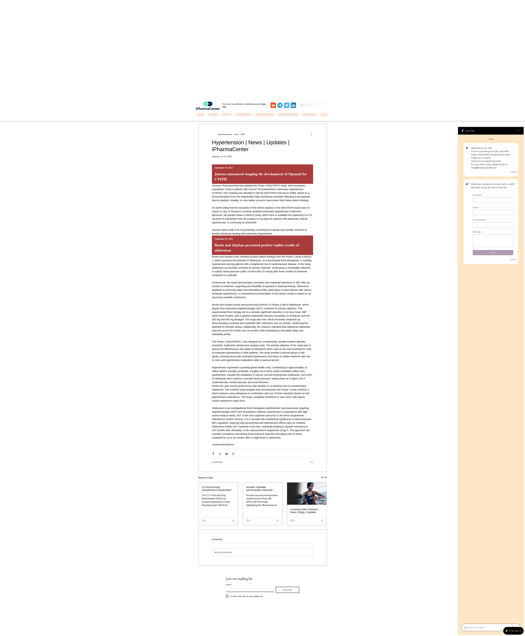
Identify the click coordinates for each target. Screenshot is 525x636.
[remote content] (262, 174)
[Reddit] (273, 105)
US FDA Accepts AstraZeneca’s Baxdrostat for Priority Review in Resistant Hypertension (217, 489)
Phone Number (479, 220)
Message (477, 232)
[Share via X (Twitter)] (220, 453)
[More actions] (311, 134)
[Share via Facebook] (213, 453)
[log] (491, 378)
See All (324, 477)
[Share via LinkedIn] (226, 453)
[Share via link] (233, 453)
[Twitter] (286, 105)
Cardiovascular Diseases (223, 444)
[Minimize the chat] (518, 131)
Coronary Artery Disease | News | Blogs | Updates (304, 511)
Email (476, 207)
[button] (227, 114)
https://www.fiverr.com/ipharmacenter (490, 154)
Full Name (477, 195)
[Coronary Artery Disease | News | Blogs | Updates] (307, 494)
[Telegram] (280, 105)
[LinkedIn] (293, 105)
